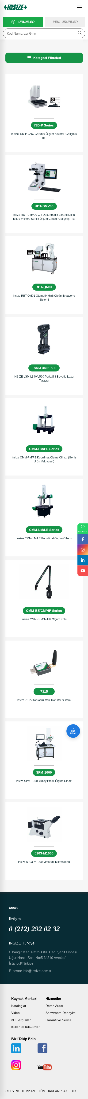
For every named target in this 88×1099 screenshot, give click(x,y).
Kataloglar (18, 1006)
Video (15, 1013)
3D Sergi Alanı (21, 1020)
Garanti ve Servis (58, 1020)
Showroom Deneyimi (61, 1013)
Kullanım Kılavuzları (26, 1027)
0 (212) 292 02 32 (34, 929)
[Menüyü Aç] (79, 7)
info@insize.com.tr (37, 971)
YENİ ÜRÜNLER (65, 21)
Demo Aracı (54, 1006)
